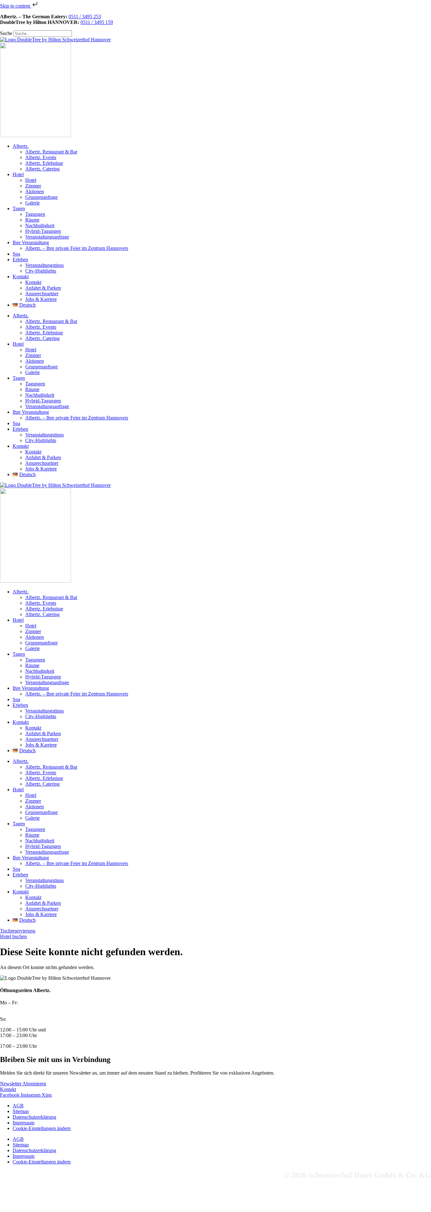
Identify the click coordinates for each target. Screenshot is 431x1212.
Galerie (32, 202)
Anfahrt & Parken (43, 288)
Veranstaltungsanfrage (47, 237)
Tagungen (35, 214)
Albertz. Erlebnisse (44, 163)
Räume (32, 219)
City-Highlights (40, 271)
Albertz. (21, 146)
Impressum (23, 1122)
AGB (18, 1105)
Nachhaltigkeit (39, 225)
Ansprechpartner (41, 293)
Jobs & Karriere (41, 299)
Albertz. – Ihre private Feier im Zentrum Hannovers (76, 248)
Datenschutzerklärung (34, 1117)
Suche (6, 33)
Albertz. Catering (42, 168)
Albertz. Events (40, 157)
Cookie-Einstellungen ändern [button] (42, 1128)
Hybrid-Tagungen (43, 231)
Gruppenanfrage (41, 197)
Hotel (18, 174)
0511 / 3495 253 (84, 16)
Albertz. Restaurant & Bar (51, 151)
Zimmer (33, 185)
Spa (16, 254)
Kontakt (21, 276)
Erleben (20, 259)
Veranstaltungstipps (44, 265)
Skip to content (15, 6)
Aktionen (34, 191)
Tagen (19, 208)
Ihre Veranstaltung (31, 242)
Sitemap (21, 1111)
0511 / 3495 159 (96, 22)
